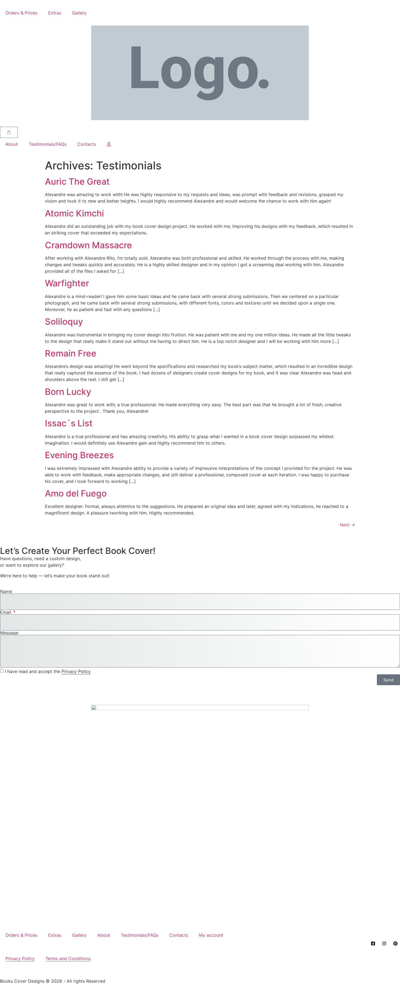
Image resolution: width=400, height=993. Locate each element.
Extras (54, 12)
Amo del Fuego (76, 493)
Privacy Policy (76, 671)
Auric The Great (77, 181)
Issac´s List (69, 423)
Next (347, 524)
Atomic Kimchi (74, 213)
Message (9, 633)
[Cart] (9, 132)
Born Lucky (68, 391)
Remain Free (70, 353)
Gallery (79, 12)
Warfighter (67, 283)
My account (211, 935)
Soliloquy (64, 321)
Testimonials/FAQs (47, 144)
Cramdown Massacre (88, 245)
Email (6, 612)
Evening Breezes (79, 455)
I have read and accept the (48, 671)
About (11, 144)
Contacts (86, 144)
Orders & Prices (21, 12)
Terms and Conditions (68, 958)
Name (6, 591)
